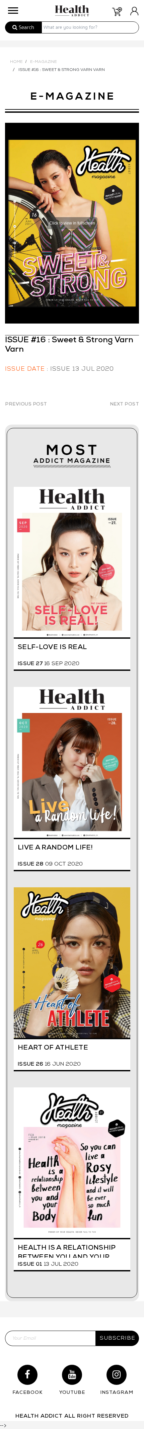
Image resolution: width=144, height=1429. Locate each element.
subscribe (117, 1338)
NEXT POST (124, 404)
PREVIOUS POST (26, 404)
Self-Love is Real (52, 647)
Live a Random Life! (55, 847)
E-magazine (43, 62)
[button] (12, 9)
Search (25, 27)
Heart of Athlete (53, 1048)
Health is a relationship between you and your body (67, 1251)
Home (16, 62)
